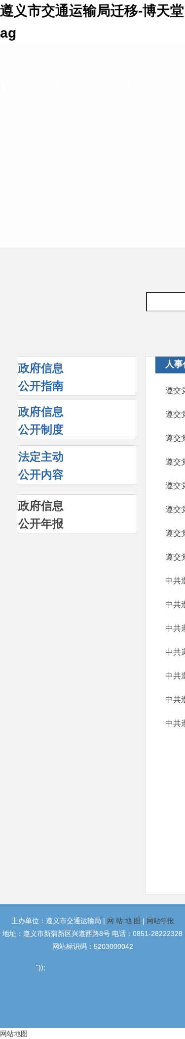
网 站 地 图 (124, 921)
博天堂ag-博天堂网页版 (89, 85)
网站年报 (160, 921)
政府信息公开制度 (41, 420)
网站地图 (14, 1034)
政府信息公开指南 (41, 377)
